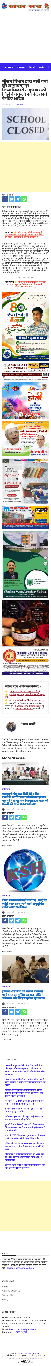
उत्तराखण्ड (8, 67)
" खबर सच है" (28, 723)
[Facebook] (5, 199)
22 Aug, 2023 (9, 104)
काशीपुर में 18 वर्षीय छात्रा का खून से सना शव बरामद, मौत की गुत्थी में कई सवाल (24, 1102)
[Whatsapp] (24, 199)
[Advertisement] (25, 36)
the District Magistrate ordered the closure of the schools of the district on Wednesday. (25, 748)
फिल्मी (32, 67)
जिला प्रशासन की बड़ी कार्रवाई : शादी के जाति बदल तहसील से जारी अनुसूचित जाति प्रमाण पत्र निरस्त (25, 1082)
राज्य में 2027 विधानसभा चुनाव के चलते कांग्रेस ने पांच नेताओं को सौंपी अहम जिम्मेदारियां (25, 1137)
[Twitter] (11, 199)
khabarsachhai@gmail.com (27, 705)
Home (5, 1286)
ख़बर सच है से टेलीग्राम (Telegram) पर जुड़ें (26, 700)
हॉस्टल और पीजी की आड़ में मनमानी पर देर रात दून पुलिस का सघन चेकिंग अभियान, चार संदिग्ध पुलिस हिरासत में (24, 995)
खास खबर (21, 67)
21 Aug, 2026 (24, 1003)
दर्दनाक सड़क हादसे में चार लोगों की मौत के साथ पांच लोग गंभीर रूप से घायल (25, 1166)
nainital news (42, 742)
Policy (5, 1299)
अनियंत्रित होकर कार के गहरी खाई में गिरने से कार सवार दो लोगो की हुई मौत (24, 1118)
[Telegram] (18, 199)
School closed (9, 745)
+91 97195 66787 (24, 708)
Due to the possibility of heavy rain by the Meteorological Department (25, 741)
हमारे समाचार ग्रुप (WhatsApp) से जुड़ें (24, 691)
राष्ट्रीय (41, 67)
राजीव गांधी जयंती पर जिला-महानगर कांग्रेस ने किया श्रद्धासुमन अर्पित (24, 1110)
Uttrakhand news (23, 751)
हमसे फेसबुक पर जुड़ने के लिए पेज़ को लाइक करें (25, 696)
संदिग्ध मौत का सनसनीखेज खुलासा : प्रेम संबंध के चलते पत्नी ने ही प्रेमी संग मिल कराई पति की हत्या (24, 1146)
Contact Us (7, 1295)
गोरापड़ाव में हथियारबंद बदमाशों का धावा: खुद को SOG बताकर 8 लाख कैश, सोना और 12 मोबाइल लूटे (24, 1157)
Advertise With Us (11, 1290)
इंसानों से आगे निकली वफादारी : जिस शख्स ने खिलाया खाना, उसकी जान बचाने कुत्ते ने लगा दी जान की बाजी (25, 1127)
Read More (7, 1040)
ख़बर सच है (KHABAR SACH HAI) (29, 1353)
